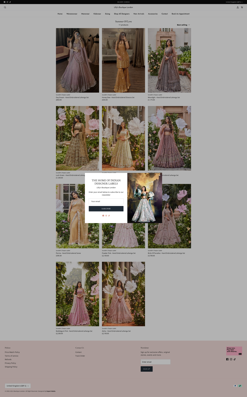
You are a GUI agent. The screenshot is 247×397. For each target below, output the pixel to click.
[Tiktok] (109, 215)
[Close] (160, 175)
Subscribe (106, 209)
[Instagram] (106, 215)
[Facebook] (103, 215)
